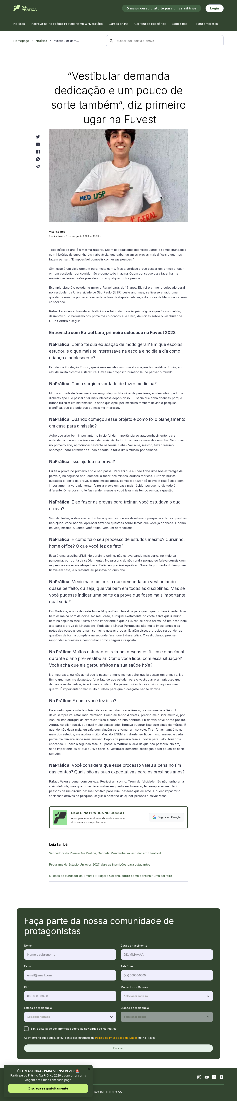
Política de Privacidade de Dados (116, 1037)
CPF (26, 987)
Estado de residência (38, 1007)
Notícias (41, 41)
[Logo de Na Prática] (25, 8)
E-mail (28, 966)
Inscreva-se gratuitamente (48, 1088)
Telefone (127, 966)
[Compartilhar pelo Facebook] (38, 151)
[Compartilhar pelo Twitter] (38, 137)
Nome (28, 945)
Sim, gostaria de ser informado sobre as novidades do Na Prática (73, 1028)
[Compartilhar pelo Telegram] (38, 166)
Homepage (21, 41)
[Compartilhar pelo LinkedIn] (38, 144)
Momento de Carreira (134, 987)
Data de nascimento (134, 945)
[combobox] (124, 996)
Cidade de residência (135, 1007)
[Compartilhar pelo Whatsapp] (38, 159)
